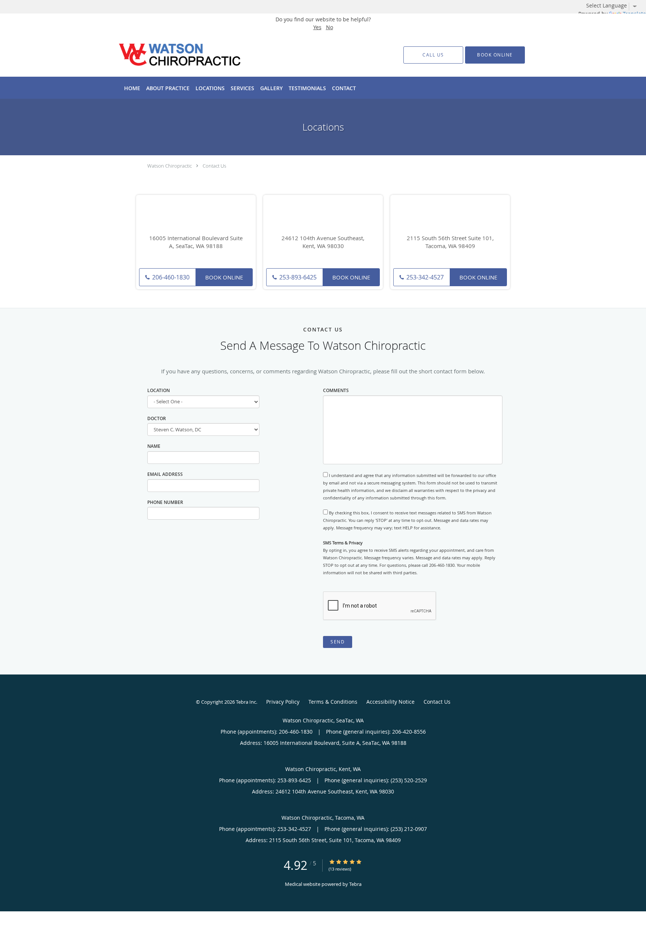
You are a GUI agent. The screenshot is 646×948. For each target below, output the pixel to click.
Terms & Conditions (332, 701)
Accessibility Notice (390, 701)
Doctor (156, 418)
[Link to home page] (169, 55)
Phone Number (165, 502)
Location (158, 390)
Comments (336, 390)
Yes (317, 27)
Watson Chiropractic (169, 165)
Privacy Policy (282, 701)
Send (337, 642)
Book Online (224, 277)
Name (153, 446)
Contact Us (214, 165)
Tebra (355, 884)
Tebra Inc (246, 701)
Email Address (165, 474)
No (329, 27)
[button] (495, 55)
